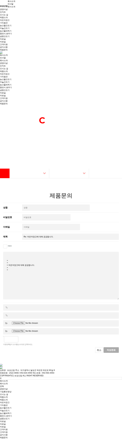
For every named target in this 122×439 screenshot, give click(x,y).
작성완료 (111, 350)
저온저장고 (5, 20)
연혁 (2, 386)
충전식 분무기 (6, 34)
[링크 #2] (6, 315)
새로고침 (29, 339)
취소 (99, 350)
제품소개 (4, 17)
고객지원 (4, 44)
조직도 (3, 12)
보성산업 (4, 6)
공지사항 (4, 47)
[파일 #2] (6, 331)
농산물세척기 (5, 31)
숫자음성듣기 (22, 339)
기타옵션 (4, 23)
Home (5, 173)
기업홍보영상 (5, 392)
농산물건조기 (5, 25)
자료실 (3, 39)
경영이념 (4, 9)
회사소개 (11, 1)
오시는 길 (4, 15)
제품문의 (4, 50)
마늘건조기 (5, 28)
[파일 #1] (6, 323)
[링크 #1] (6, 308)
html (10, 246)
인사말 (10, 4)
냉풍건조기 (5, 36)
